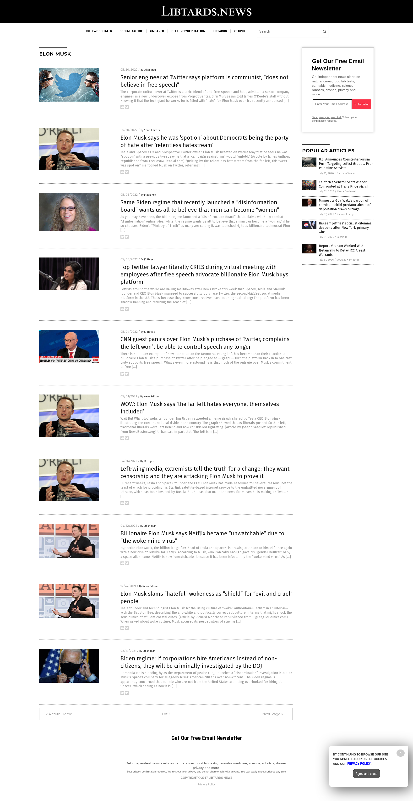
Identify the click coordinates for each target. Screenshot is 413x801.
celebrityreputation (188, 31)
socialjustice (131, 31)
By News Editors (150, 130)
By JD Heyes (148, 259)
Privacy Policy (206, 784)
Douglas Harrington (348, 259)
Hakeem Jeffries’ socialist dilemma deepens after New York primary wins (345, 227)
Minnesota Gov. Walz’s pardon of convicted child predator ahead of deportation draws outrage (344, 205)
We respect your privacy (182, 771)
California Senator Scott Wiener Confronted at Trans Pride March (344, 184)
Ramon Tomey (345, 214)
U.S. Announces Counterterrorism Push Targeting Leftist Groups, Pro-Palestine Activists (346, 163)
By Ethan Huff (148, 69)
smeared (157, 31)
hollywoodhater (98, 31)
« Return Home (59, 714)
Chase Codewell (346, 191)
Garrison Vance (346, 173)
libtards (220, 31)
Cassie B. (342, 237)
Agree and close (366, 774)
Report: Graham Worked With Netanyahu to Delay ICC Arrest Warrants (342, 250)
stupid (239, 31)
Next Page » (272, 714)
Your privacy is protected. (327, 117)
